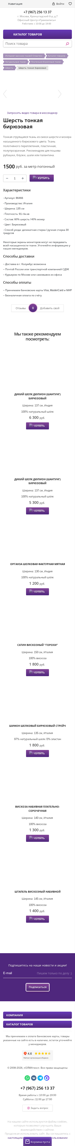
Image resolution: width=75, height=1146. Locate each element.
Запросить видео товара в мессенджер (32, 113)
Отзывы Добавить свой (37, 308)
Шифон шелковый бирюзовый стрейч (37, 726)
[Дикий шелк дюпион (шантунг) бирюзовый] (37, 369)
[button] (5, 94)
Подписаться (37, 987)
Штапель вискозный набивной (38, 891)
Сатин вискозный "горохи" (37, 645)
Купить (44, 178)
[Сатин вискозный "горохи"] (37, 619)
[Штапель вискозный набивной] (37, 866)
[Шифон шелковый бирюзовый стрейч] (37, 700)
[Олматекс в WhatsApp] (27, 1078)
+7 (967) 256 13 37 (37, 12)
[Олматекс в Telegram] (40, 1078)
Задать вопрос (39, 1108)
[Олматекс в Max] (46, 1078)
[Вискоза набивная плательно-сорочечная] (37, 781)
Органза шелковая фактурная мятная (37, 564)
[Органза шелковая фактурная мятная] (37, 539)
